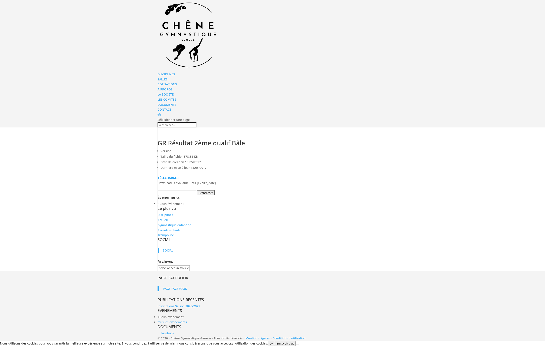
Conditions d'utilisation (288, 338)
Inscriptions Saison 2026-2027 (179, 306)
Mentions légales (257, 338)
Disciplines (165, 215)
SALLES (163, 79)
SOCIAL (164, 239)
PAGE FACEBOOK (173, 277)
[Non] (297, 344)
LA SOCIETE (166, 94)
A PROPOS (165, 89)
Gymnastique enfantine (174, 225)
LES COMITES (167, 99)
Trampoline (166, 235)
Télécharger (168, 178)
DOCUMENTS (167, 105)
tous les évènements (172, 322)
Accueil (163, 220)
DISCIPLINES (166, 74)
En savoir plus (285, 343)
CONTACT (164, 109)
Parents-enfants (169, 230)
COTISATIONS (167, 84)
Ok (271, 343)
